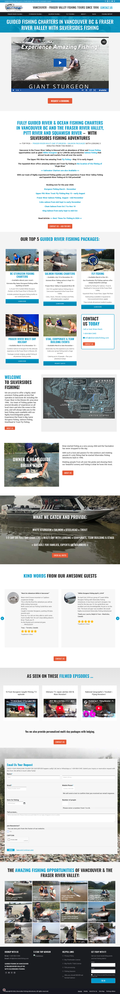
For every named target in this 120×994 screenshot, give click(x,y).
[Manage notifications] (4, 989)
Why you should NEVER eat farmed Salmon (73, 976)
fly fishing (66, 159)
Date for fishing (13, 800)
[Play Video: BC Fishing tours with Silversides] (60, 63)
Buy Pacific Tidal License (72, 963)
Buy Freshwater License (72, 960)
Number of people (69, 800)
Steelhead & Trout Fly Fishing (17, 422)
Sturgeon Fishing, (12, 419)
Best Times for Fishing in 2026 (66, 218)
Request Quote (60, 363)
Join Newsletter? (13, 826)
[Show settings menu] (86, 90)
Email (9, 785)
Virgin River (60, 166)
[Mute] (82, 90)
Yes (11, 831)
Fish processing (69, 967)
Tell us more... (12, 812)
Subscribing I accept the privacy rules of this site (103, 975)
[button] (2, 618)
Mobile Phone (67, 785)
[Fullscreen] (95, 90)
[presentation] (18, 840)
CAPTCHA (10, 835)
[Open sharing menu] (90, 90)
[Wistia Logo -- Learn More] (103, 90)
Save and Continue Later (25, 850)
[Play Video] (13, 90)
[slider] (50, 90)
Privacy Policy (69, 956)
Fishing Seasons (69, 971)
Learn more (22, 301)
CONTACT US (106, 7)
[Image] (22, 260)
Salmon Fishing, (26, 419)
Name (9, 774)
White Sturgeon (50, 153)
